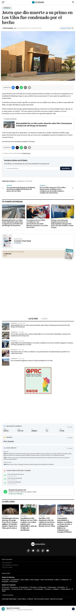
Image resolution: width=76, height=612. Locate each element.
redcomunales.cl (7, 562)
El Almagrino (6, 580)
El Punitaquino (28, 589)
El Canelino (48, 589)
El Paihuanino (42, 587)
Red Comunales (8, 28)
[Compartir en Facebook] (13, 87)
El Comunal (5, 587)
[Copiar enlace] (29, 87)
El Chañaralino (15, 580)
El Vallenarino (65, 580)
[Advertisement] (38, 273)
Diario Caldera (25, 580)
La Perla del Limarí (16, 589)
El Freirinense (14, 581)
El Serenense (14, 587)
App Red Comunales (56, 599)
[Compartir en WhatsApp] (21, 87)
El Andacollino (52, 587)
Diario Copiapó (34, 580)
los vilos (29, 181)
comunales (21, 181)
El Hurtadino (61, 587)
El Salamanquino (66, 589)
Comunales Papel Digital (9, 599)
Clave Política (22, 599)
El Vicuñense (33, 587)
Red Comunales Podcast (41, 599)
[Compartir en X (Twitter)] (17, 87)
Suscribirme (66, 168)
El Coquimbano (23, 587)
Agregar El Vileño (66, 28)
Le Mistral (30, 599)
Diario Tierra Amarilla (47, 580)
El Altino (56, 580)
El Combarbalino (38, 589)
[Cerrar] (73, 609)
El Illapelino (56, 589)
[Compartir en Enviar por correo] (25, 87)
